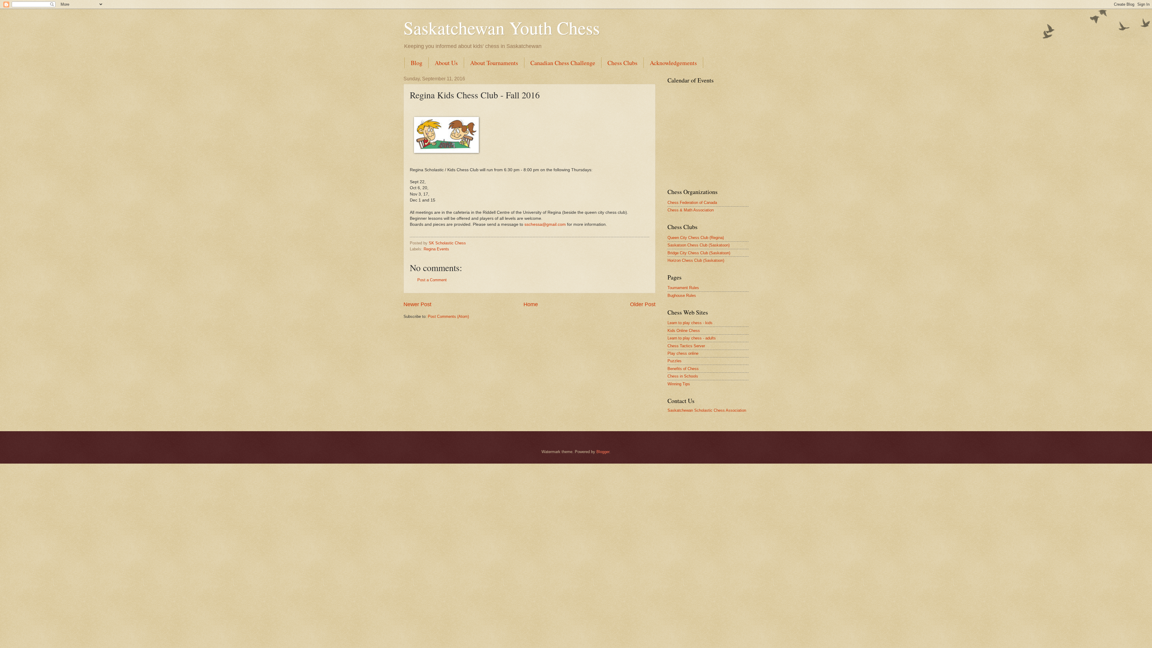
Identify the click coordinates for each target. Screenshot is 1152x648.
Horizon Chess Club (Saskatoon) (696, 260)
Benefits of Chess (683, 368)
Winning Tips (679, 384)
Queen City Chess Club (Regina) (696, 237)
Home (531, 304)
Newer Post (417, 304)
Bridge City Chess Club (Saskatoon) (699, 253)
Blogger (602, 451)
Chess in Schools (683, 376)
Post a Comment (432, 280)
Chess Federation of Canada (692, 202)
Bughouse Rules (682, 295)
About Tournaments (494, 63)
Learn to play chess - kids (690, 323)
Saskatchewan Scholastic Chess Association (707, 410)
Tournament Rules (683, 287)
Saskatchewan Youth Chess (502, 28)
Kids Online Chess (684, 330)
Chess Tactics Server (686, 346)
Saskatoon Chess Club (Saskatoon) (699, 245)
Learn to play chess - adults (692, 338)
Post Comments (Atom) (448, 316)
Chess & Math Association (691, 210)
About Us (446, 63)
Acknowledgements (673, 63)
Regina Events (436, 249)
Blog (416, 63)
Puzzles (675, 361)
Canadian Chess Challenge (562, 63)
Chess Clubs (623, 63)
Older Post (643, 304)
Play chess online (683, 353)
